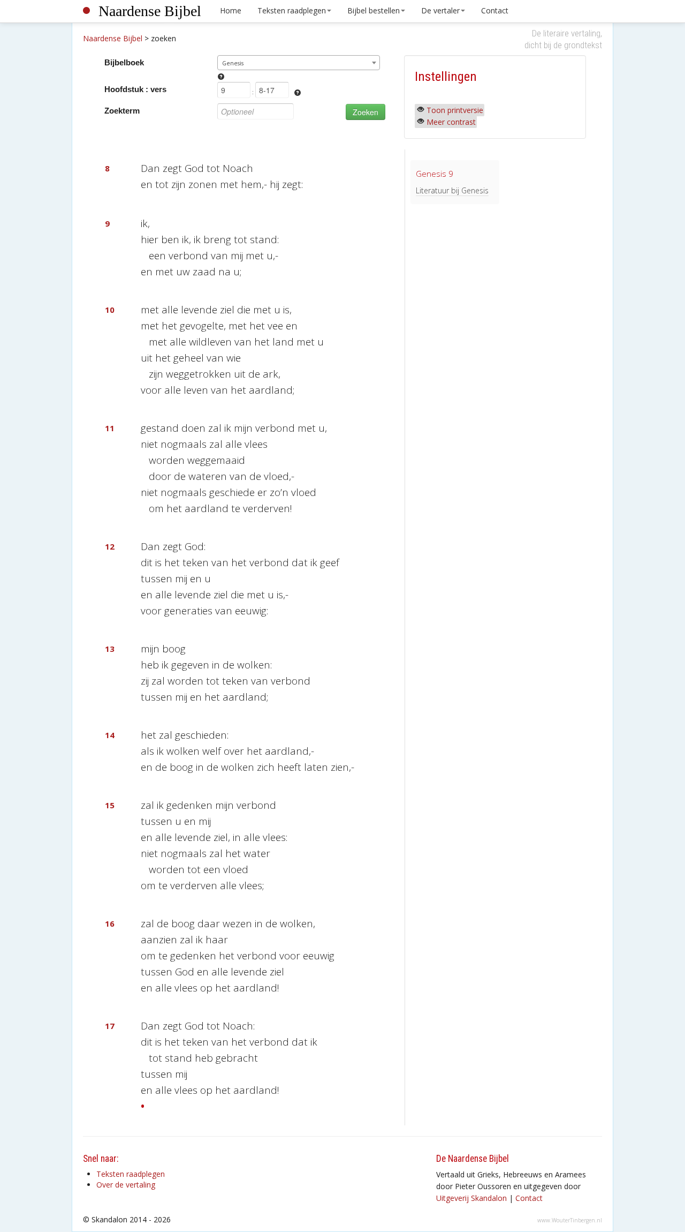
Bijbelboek (124, 62)
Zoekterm (122, 110)
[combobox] (298, 62)
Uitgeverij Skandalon (471, 1198)
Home (230, 10)
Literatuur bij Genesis (452, 190)
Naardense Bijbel (149, 11)
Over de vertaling (125, 1185)
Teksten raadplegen (291, 10)
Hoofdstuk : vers (135, 89)
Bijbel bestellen (373, 10)
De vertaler (440, 10)
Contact (494, 10)
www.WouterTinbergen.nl (569, 1220)
